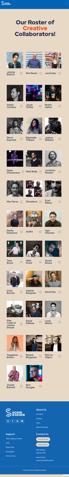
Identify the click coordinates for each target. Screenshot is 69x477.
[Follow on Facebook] (13, 421)
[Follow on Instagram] (8, 421)
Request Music (42, 444)
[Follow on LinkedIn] (17, 421)
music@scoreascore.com (45, 460)
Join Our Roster (43, 439)
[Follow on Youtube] (22, 421)
